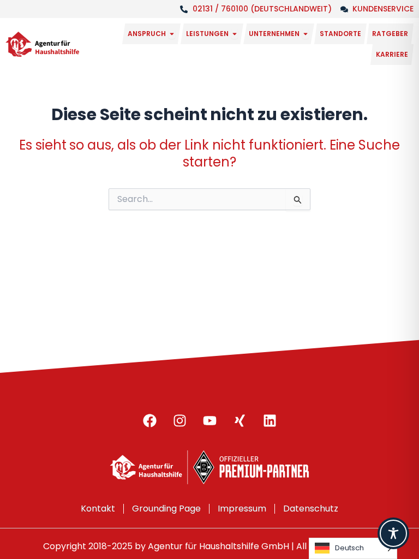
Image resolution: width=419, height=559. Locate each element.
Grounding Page (166, 508)
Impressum (242, 508)
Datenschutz (310, 508)
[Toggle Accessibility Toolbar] (393, 533)
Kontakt (98, 508)
